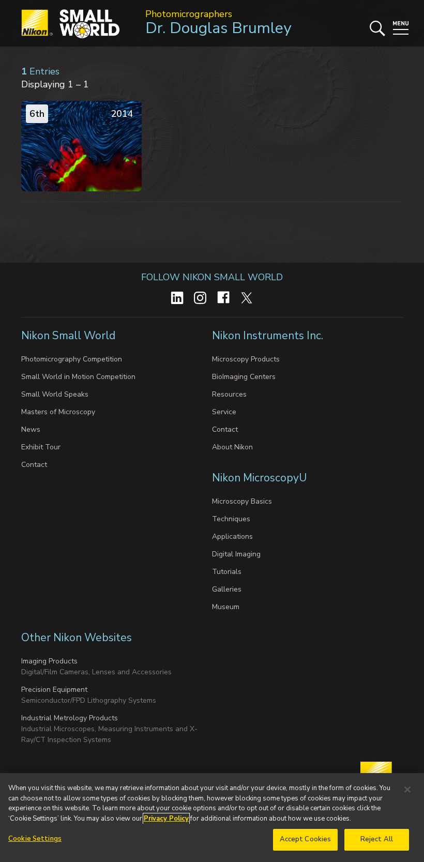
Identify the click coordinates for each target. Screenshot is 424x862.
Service (224, 412)
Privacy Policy (166, 818)
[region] (212, 817)
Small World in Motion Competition (78, 377)
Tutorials (226, 572)
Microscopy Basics (242, 501)
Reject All (376, 839)
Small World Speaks (54, 394)
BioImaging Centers (244, 377)
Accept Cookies (305, 839)
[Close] (407, 789)
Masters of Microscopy (58, 412)
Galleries (226, 589)
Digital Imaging (236, 554)
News (30, 429)
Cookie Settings (35, 838)
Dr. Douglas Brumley (218, 28)
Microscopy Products (246, 359)
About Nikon (232, 447)
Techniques (231, 519)
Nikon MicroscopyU (259, 478)
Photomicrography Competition (71, 359)
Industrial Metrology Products (69, 718)
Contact (34, 465)
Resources (229, 394)
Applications (232, 536)
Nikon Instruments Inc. (269, 335)
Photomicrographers (188, 14)
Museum (225, 607)
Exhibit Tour (40, 447)
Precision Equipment (54, 689)
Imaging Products (49, 661)
